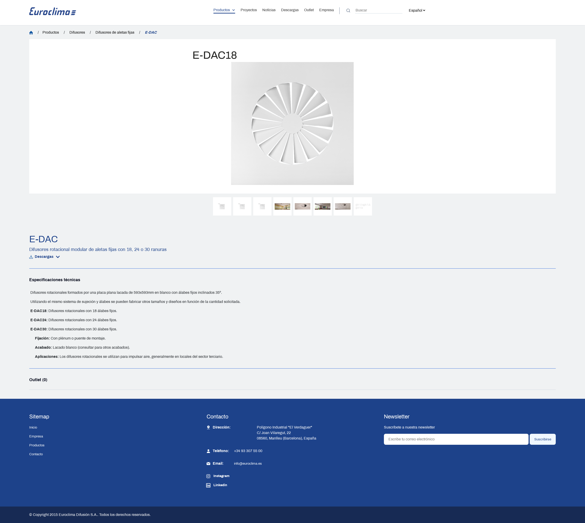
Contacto (36, 454)
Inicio (33, 427)
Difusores (77, 32)
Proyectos (249, 10)
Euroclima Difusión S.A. (77, 515)
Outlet (309, 10)
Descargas (290, 10)
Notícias (269, 10)
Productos (221, 10)
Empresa (326, 10)
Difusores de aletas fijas (115, 32)
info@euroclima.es (248, 463)
